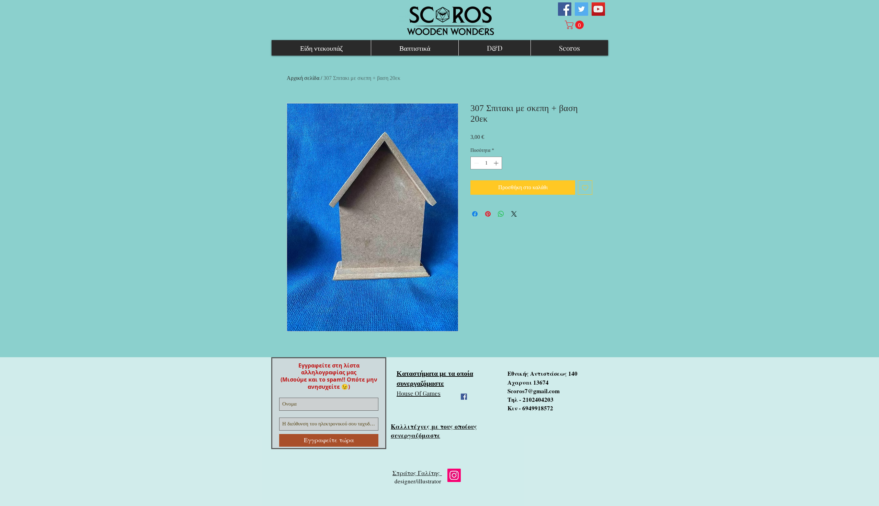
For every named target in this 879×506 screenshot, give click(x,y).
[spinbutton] (486, 163)
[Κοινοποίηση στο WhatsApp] (501, 214)
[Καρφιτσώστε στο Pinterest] (488, 214)
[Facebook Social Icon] (564, 9)
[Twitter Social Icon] (581, 9)
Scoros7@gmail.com (533, 391)
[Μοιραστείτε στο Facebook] (475, 214)
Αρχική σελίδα (303, 78)
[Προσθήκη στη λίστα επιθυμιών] (585, 187)
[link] (575, 25)
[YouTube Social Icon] (598, 9)
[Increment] (496, 163)
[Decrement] (475, 163)
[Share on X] (514, 214)
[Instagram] (454, 475)
